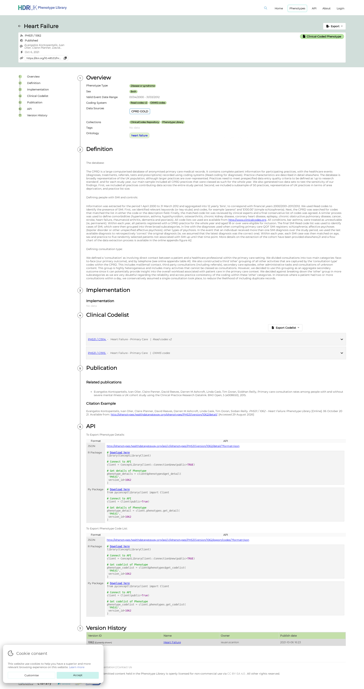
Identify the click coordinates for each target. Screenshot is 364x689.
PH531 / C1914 (97, 339)
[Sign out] (42, 8)
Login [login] (340, 8)
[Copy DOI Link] (65, 58)
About (326, 8)
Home (279, 8)
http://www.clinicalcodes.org (247, 219)
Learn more (76, 667)
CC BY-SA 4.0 (236, 673)
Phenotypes (297, 8)
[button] (334, 26)
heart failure (139, 135)
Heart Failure (172, 642)
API (314, 8)
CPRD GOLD (139, 111)
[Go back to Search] (21, 26)
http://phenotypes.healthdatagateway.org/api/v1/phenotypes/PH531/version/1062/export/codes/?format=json (178, 540)
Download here (120, 452)
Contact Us (124, 667)
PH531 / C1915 (97, 353)
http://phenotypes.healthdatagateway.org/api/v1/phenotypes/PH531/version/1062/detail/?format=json (173, 446)
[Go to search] (266, 8)
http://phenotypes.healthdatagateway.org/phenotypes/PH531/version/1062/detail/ (164, 414)
